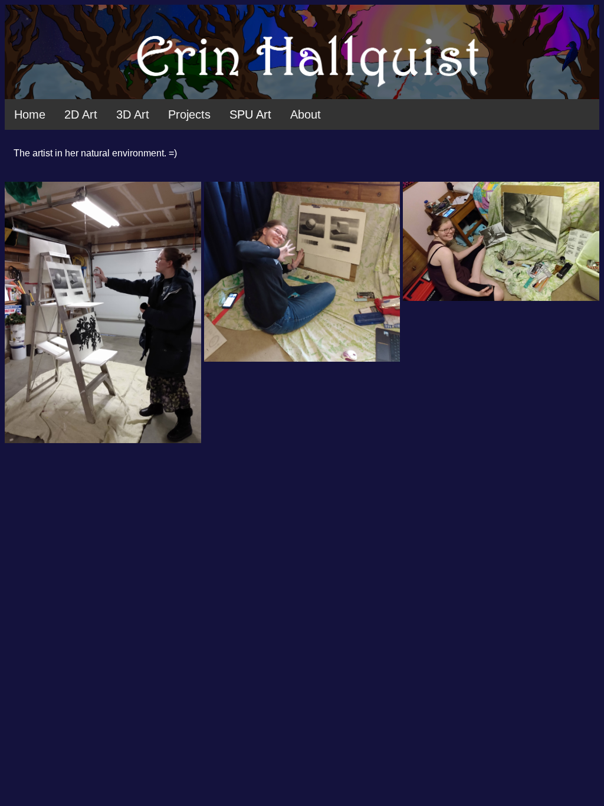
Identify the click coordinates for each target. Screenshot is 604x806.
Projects (189, 114)
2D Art (80, 114)
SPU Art (250, 114)
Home (29, 114)
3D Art (132, 114)
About (305, 114)
